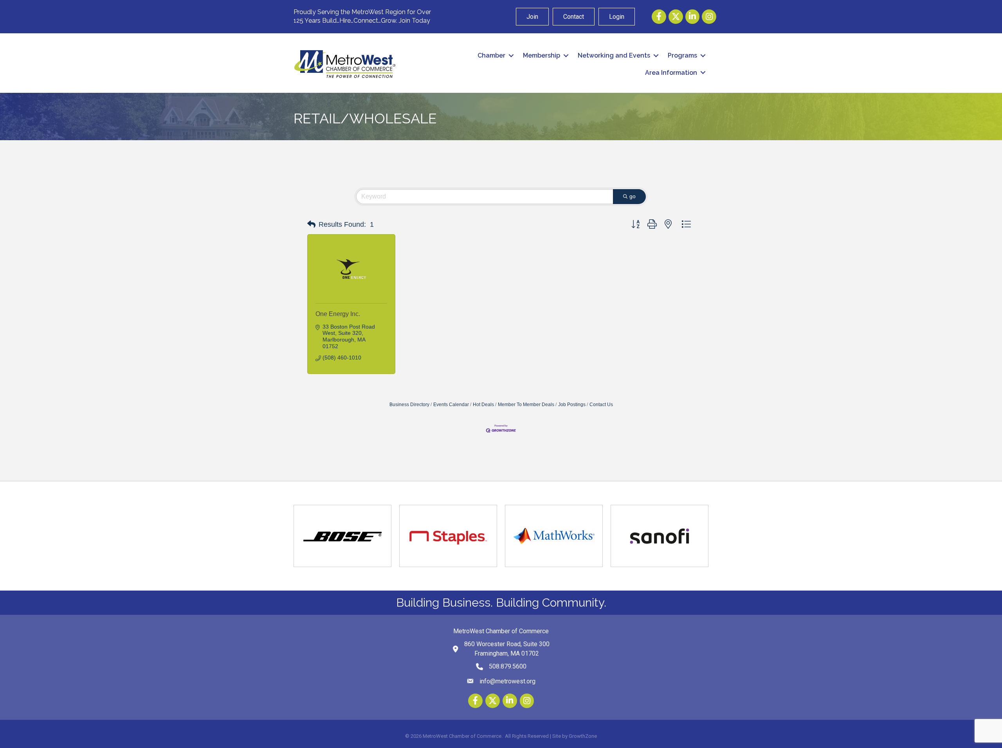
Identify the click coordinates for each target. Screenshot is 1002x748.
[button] (311, 224)
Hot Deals (483, 404)
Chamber (491, 55)
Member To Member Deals (526, 404)
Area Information (671, 72)
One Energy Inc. (337, 314)
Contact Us (601, 404)
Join (532, 16)
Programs (682, 55)
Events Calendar (451, 404)
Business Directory (409, 404)
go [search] (632, 196)
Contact (573, 16)
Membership (541, 55)
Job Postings (572, 404)
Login (616, 16)
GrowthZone (583, 736)
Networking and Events (614, 55)
